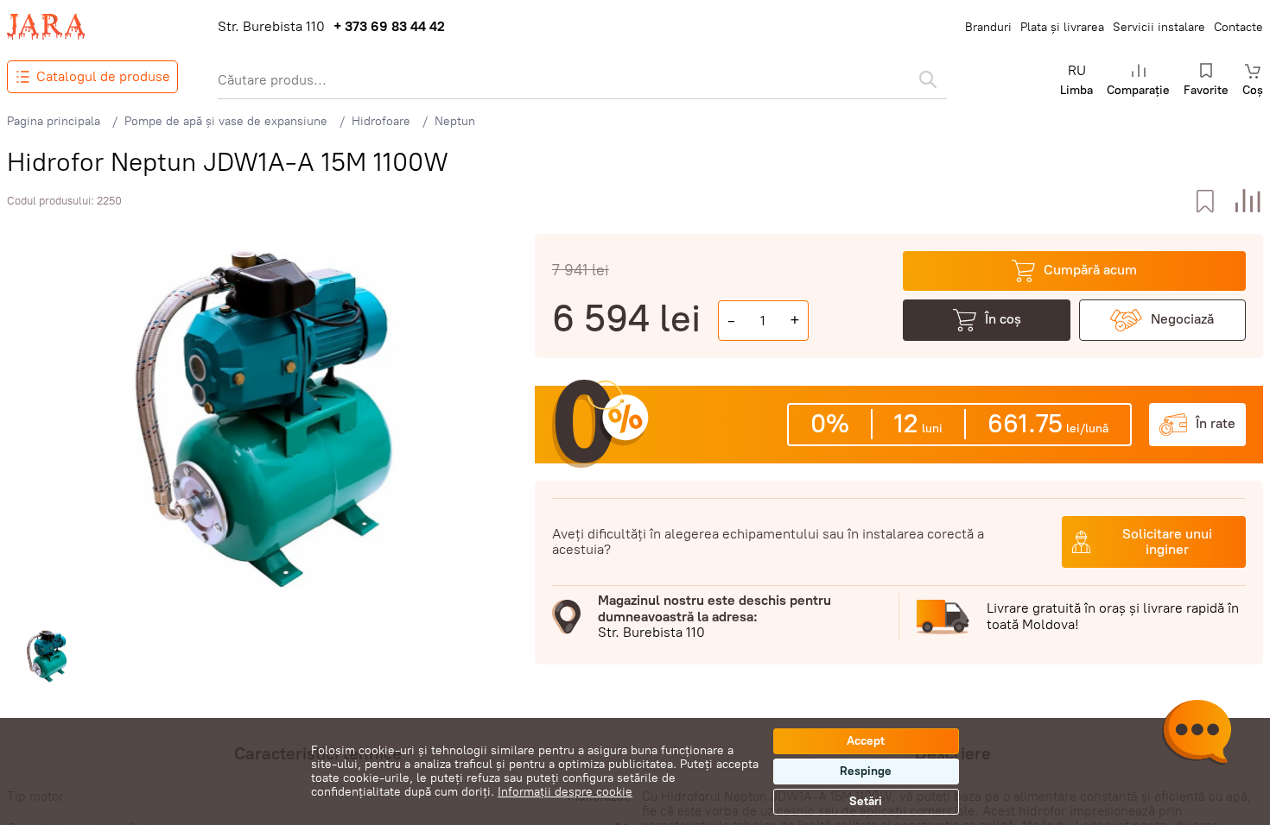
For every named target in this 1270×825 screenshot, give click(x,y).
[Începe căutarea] (927, 79)
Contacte (1238, 27)
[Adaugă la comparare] (1248, 201)
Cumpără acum (1090, 269)
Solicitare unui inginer (1167, 541)
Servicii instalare (1159, 27)
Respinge (866, 771)
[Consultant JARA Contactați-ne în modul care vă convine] (1196, 734)
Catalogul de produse (103, 76)
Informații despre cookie (565, 791)
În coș (1003, 319)
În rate (1215, 423)
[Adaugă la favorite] (1205, 201)
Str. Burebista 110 (271, 27)
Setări (865, 801)
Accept (866, 741)
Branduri (988, 27)
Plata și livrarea (1062, 27)
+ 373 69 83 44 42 (389, 27)
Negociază (1182, 319)
